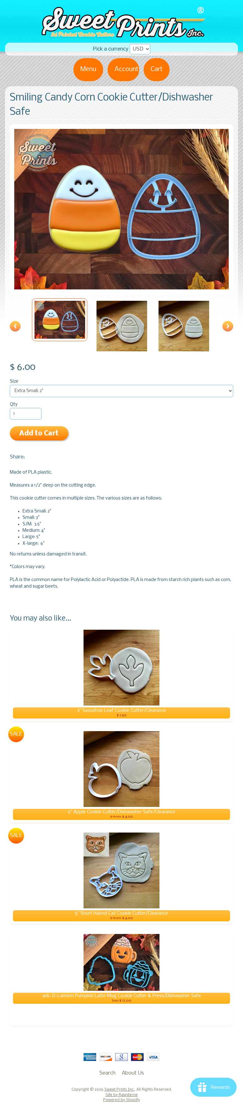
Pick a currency (110, 49)
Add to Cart (39, 433)
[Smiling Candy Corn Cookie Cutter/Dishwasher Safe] (60, 319)
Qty (13, 404)
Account (127, 69)
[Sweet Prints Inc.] (121, 36)
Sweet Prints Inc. (119, 1090)
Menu (88, 69)
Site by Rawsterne (121, 1095)
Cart (157, 69)
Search (107, 1073)
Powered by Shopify (121, 1100)
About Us (133, 1073)
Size (14, 381)
